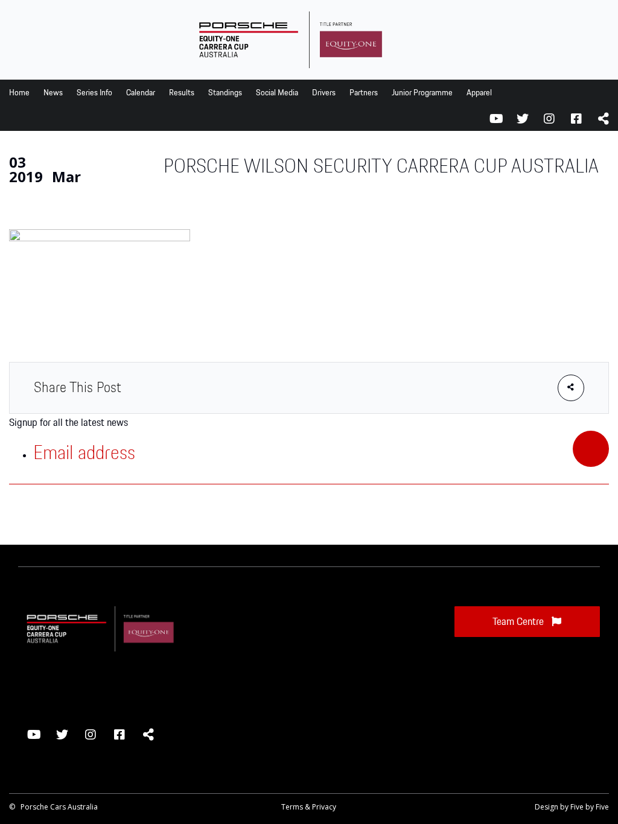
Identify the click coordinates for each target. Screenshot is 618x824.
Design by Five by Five (572, 807)
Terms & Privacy (308, 807)
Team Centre (519, 622)
